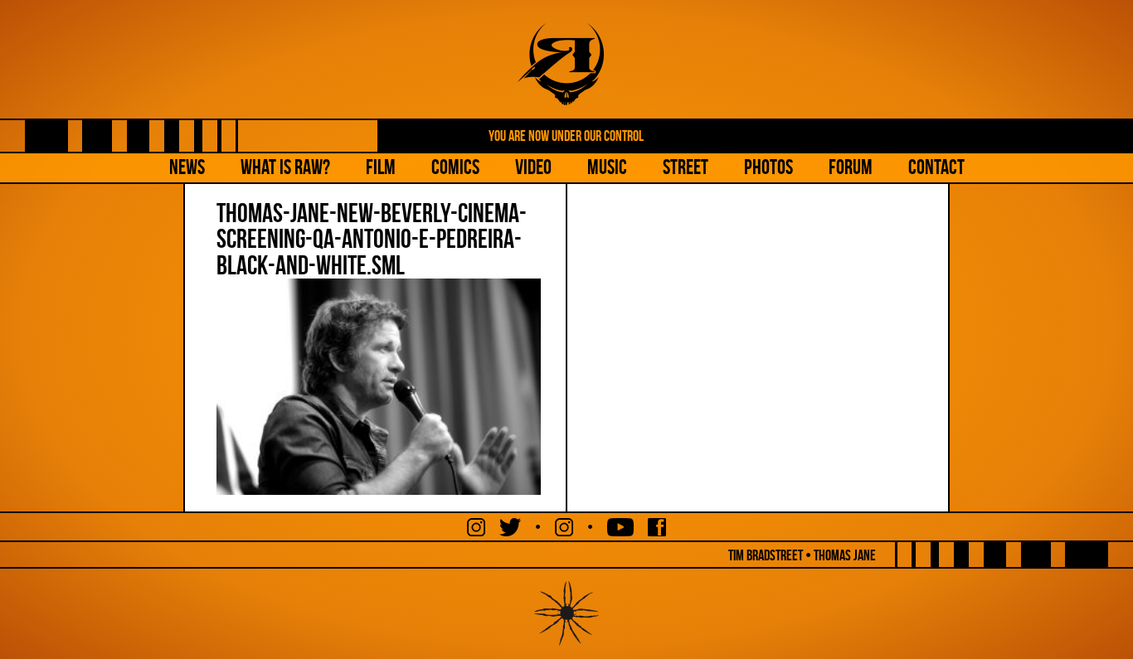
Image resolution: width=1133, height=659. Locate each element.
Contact (936, 167)
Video (533, 167)
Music (607, 167)
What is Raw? (285, 167)
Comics (455, 167)
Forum (851, 167)
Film (381, 167)
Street (685, 167)
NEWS (187, 167)
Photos (768, 167)
